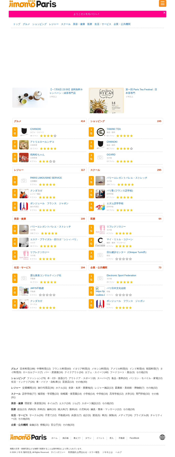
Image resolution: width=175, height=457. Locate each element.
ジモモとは (107, 452)
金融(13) (34, 424)
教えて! (77, 438)
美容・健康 (79, 24)
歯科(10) (52, 409)
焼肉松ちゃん (37, 154)
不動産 (122, 438)
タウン (88, 438)
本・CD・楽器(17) (57, 378)
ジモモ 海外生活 (23, 452)
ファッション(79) (36, 378)
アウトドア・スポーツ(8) (82, 378)
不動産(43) (64, 415)
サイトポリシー (58, 452)
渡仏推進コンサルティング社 (45, 275)
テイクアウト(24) (74, 372)
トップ (16, 24)
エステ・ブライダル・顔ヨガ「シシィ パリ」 (54, 239)
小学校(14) (89, 393)
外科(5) (42, 409)
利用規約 (72, 452)
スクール (66, 24)
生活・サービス (103, 24)
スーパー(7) (104, 378)
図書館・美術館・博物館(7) (130, 387)
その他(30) (81, 381)
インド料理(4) (137, 368)
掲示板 (66, 438)
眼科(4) (74, 409)
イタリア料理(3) (82, 368)
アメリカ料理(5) (120, 368)
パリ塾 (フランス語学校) (120, 190)
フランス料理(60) (62, 368)
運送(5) (96, 415)
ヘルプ (119, 452)
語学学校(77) (29, 393)
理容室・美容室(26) (35, 403)
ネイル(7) (52, 403)
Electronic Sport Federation (121, 275)
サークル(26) (36, 415)
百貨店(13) (68, 381)
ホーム (54, 438)
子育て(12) (51, 415)
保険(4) (113, 415)
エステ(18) (65, 403)
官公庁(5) (56, 424)
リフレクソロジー (39, 252)
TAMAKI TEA (114, 129)
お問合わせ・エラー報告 (88, 452)
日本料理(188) (28, 368)
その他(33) (68, 424)
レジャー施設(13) (104, 387)
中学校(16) (102, 393)
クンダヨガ (36, 190)
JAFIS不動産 (37, 288)
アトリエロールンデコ (42, 141)
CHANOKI (35, 129)
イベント (100, 438)
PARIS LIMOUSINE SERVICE (46, 177)
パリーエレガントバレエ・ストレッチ (127, 177)
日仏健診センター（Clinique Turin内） (127, 252)
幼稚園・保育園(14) (71, 393)
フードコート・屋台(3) (122, 372)
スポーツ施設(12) (91, 403)
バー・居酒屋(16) (54, 372)
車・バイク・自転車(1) (49, 381)
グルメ (26, 24)
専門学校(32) (143, 393)
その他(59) (24, 418)
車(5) (105, 415)
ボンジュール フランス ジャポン (49, 203)
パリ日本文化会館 (116, 288)
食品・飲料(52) (120, 378)
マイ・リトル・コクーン (120, 239)
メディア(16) (125, 415)
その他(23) (142, 372)
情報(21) (45, 424)
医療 (89, 24)
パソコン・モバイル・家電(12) (146, 378)
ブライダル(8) (142, 415)
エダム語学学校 (115, 203)
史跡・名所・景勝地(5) (81, 387)
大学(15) (130, 393)
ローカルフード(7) (33, 372)
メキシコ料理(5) (101, 368)
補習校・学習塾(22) (49, 393)
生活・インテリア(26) (23, 381)
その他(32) (152, 387)
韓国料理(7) (152, 368)
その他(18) (129, 409)
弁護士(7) (76, 415)
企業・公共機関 (122, 24)
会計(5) (87, 415)
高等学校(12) (117, 393)
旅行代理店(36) (46, 387)
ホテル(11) (62, 387)
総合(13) (22, 409)
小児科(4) (84, 409)
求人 (112, 438)
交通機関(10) (29, 387)
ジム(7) (76, 403)
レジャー (54, 24)
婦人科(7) (63, 409)
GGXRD (111, 154)
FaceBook (134, 438)
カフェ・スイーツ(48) (97, 372)
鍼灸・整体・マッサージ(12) (106, 409)
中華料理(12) (44, 368)
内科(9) (32, 409)
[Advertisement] (87, 56)
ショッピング (39, 24)
